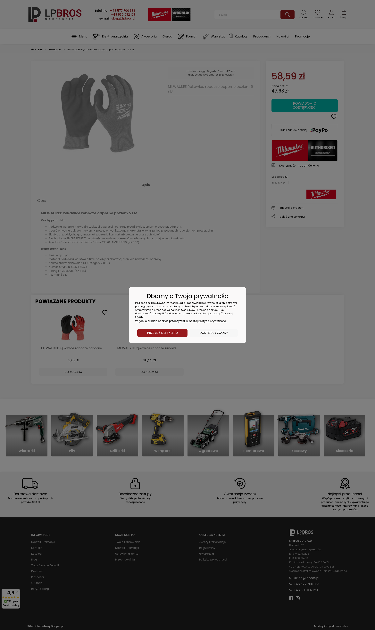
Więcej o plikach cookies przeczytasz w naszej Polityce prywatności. (181, 321)
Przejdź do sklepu (162, 333)
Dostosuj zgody (213, 333)
